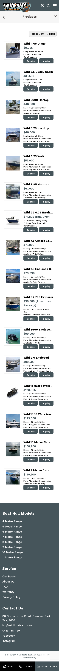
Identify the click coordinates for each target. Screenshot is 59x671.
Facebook (8, 635)
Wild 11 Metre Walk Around (38, 385)
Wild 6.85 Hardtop (36, 184)
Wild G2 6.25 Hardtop (38, 212)
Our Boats (9, 576)
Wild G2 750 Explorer (38, 297)
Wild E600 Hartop (36, 99)
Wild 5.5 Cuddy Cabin (38, 71)
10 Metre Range (12, 552)
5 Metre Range (12, 526)
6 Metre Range (12, 531)
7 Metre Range (12, 536)
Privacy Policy (11, 597)
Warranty (8, 591)
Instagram (9, 640)
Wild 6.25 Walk (34, 156)
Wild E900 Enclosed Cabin (38, 329)
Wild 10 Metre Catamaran (38, 442)
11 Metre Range (12, 557)
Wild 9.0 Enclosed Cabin (38, 357)
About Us (8, 581)
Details (31, 61)
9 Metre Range (12, 547)
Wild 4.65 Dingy (34, 43)
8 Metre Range (12, 541)
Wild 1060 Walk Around (38, 414)
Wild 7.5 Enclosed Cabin (38, 269)
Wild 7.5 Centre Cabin (38, 240)
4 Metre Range (12, 521)
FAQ (5, 586)
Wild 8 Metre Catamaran (38, 470)
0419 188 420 (11, 630)
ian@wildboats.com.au (17, 625)
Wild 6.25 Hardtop (36, 128)
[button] (8, 666)
